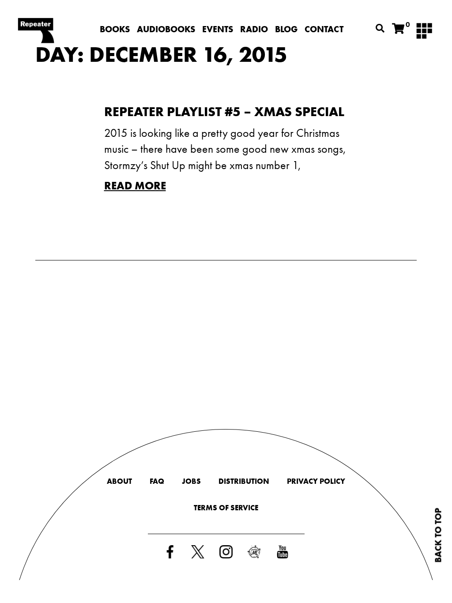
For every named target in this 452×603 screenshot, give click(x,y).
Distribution (243, 481)
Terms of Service (226, 508)
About (119, 481)
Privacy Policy (316, 481)
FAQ (157, 481)
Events (217, 29)
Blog (286, 29)
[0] (398, 29)
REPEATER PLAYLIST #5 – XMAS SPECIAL (224, 111)
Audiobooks (166, 29)
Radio (254, 29)
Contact (324, 29)
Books (115, 29)
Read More (135, 185)
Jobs (191, 481)
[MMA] (424, 30)
